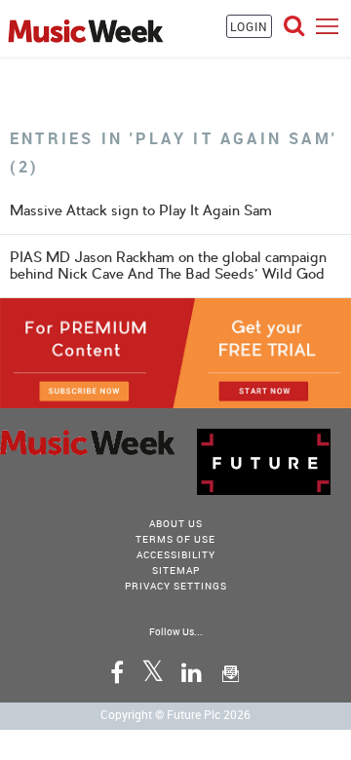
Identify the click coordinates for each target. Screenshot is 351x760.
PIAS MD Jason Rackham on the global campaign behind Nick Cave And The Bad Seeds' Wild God (168, 265)
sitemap (176, 570)
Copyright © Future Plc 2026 (175, 714)
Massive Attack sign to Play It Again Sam (141, 210)
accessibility (175, 554)
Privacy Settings (176, 585)
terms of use (175, 539)
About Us (176, 523)
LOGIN (249, 26)
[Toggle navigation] (327, 26)
